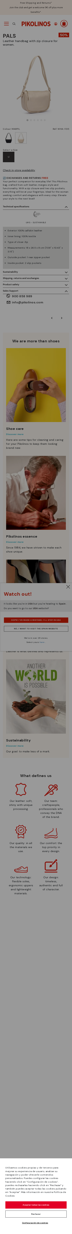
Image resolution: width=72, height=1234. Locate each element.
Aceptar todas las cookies (36, 1205)
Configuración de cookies (35, 1223)
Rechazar (36, 1214)
